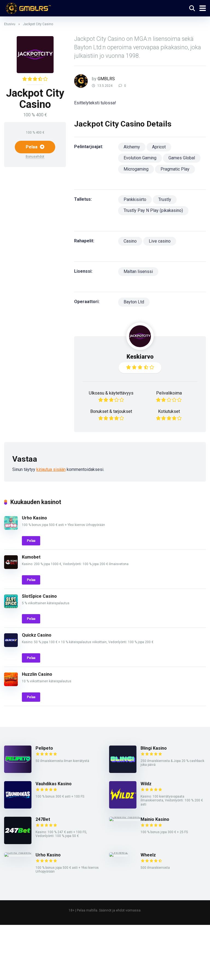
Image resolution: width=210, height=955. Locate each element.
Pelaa (32, 146)
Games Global (181, 157)
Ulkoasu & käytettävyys (111, 393)
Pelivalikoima (169, 393)
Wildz (146, 783)
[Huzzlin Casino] (11, 684)
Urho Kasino (34, 517)
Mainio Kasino (155, 819)
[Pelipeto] (17, 771)
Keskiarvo (140, 356)
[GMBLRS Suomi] (27, 7)
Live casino (160, 241)
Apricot (159, 146)
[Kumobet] (11, 567)
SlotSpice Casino (39, 596)
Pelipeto (44, 748)
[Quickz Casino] (11, 645)
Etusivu (9, 24)
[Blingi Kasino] (122, 771)
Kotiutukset (169, 411)
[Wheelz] (118, 852)
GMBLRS (106, 78)
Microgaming (136, 169)
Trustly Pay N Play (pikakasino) (153, 210)
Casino (130, 241)
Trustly (164, 199)
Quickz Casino (36, 635)
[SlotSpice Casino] (11, 606)
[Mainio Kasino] (125, 816)
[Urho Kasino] (11, 528)
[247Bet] (17, 842)
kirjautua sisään (51, 469)
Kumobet (31, 557)
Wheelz (148, 855)
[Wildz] (122, 807)
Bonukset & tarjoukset (111, 411)
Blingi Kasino (154, 748)
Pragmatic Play (175, 169)
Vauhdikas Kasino (54, 783)
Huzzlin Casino (37, 674)
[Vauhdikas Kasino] (17, 807)
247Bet (43, 819)
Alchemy (132, 146)
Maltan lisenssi (138, 271)
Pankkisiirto (135, 199)
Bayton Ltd (134, 301)
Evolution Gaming (140, 157)
